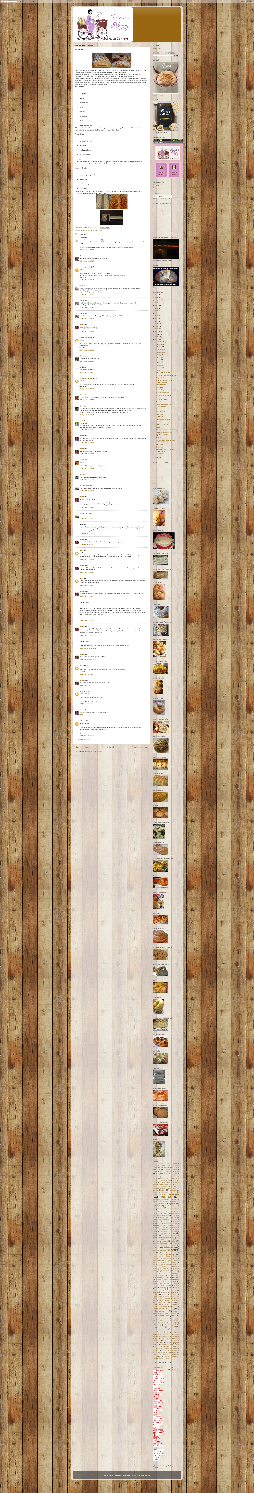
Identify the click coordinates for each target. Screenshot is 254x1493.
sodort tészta (161, 1327)
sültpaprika (165, 1331)
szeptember (160, 349)
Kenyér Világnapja (171, 1253)
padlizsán (158, 1304)
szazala (81, 300)
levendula (168, 1277)
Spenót (158, 437)
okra (154, 1300)
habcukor (166, 1223)
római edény (165, 1320)
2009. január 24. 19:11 (86, 372)
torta (171, 1344)
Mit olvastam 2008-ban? (163, 419)
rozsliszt (171, 1323)
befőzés (158, 1173)
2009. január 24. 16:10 (86, 250)
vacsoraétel (166, 1348)
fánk (154, 1210)
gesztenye (176, 1215)
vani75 (81, 665)
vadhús (175, 1348)
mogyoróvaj (173, 1295)
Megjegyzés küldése (83, 739)
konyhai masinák (165, 1264)
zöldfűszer (174, 1356)
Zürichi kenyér (160, 416)
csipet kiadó (156, 1188)
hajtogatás (174, 1227)
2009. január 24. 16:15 (86, 261)
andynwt (133, 1475)
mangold (175, 1285)
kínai (162, 1260)
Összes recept (157, 48)
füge (170, 1213)
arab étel (162, 1165)
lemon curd (170, 1275)
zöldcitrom (166, 1356)
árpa (169, 1165)
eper (161, 1208)
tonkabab (164, 1344)
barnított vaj (169, 1171)
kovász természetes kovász (169, 1266)
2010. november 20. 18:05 (87, 648)
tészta (168, 1342)
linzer (160, 1281)
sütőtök (173, 1333)
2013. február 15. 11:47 (86, 715)
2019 (157, 313)
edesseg (173, 1199)
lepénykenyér (158, 1277)
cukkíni (161, 1184)
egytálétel (156, 1206)
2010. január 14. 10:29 (86, 559)
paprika (175, 1304)
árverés (175, 1165)
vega (176, 1350)
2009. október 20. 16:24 (87, 544)
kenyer (170, 1250)
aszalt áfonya (156, 1167)
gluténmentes (174, 1217)
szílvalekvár (166, 1336)
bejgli (165, 1173)
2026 (157, 295)
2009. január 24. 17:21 (86, 294)
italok (172, 1237)
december (160, 341)
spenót (175, 1329)
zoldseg (176, 1354)
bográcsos (155, 1178)
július (158, 354)
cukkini (155, 1184)
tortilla (177, 1344)
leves (177, 1277)
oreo (172, 1300)
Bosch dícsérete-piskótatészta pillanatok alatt (165, 398)
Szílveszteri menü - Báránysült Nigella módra (165, 450)
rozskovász (163, 1323)
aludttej (168, 1163)
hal (176, 1229)
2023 (157, 303)
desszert (155, 1192)
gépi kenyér (166, 1215)
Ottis (81, 285)
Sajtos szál (159, 447)
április (159, 362)
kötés (176, 1270)
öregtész (161, 1302)
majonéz (155, 1283)
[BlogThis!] (103, 228)
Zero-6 (170, 1354)
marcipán (169, 1287)
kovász (155, 1266)
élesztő (167, 1206)
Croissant (159, 409)
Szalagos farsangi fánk (163, 372)
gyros (174, 1221)
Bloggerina (173, 1175)
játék (178, 1237)
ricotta (173, 1319)
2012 (157, 331)
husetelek (156, 1235)
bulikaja (163, 1180)
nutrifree (175, 1298)
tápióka (168, 1338)
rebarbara (166, 1317)
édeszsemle (166, 1201)
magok (174, 1281)
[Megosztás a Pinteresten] (109, 228)
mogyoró (164, 1295)
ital (168, 1237)
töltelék (166, 1346)
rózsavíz (155, 1322)
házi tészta (174, 1231)
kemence (155, 1250)
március (159, 365)
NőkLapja (167, 1298)
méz (164, 1292)
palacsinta (166, 1304)
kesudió (168, 1256)
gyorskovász (156, 1221)
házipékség (164, 1233)
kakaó (177, 1239)
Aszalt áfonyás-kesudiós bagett (166, 390)
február (159, 368)
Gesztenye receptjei (86, 267)
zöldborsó (158, 1356)
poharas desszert (158, 1315)
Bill (176, 1173)
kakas (157, 1241)
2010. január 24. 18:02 (86, 635)
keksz (173, 1245)
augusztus (160, 352)
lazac (156, 1275)
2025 (157, 297)
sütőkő (167, 1333)
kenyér (156, 1252)
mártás (177, 1287)
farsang (159, 1210)
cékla (169, 1180)
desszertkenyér (166, 1192)
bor (167, 1178)
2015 (157, 324)
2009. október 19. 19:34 (87, 533)
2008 (157, 457)
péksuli (175, 1306)
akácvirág (161, 1163)
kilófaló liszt (156, 1260)
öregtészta (169, 1302)
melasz (168, 1291)
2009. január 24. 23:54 (86, 415)
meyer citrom (156, 1292)
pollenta (167, 1315)
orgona (177, 1300)
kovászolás (156, 1268)
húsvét (173, 1235)
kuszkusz (174, 1272)
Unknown (82, 721)
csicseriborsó (156, 1186)
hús (174, 1233)
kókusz (155, 1262)
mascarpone (160, 1289)
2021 (157, 308)
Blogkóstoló (156, 1177)
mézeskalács (172, 1292)
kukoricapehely (166, 1272)
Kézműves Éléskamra (166, 1258)
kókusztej (173, 1262)
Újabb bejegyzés (82, 747)
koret (174, 1264)
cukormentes (168, 1184)
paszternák (164, 1306)
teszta (161, 1342)
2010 (157, 337)
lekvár (162, 1275)
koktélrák (175, 1260)
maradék (162, 1287)
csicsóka (165, 1186)
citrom (155, 1182)
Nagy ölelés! (160, 414)
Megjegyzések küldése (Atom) (92, 751)
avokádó (155, 1171)
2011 (156, 334)
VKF (177, 1352)
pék (170, 1306)
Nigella (160, 1298)
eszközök (169, 1208)
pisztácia (162, 1313)
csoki (168, 1188)
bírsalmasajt (164, 1175)
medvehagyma (157, 1291)
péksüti (175, 1311)
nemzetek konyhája (169, 1296)
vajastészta (156, 1350)
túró (178, 1347)
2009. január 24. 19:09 (86, 361)
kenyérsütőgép (169, 1255)
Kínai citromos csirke (162, 422)
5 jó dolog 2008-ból (162, 435)
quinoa (174, 1315)
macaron (166, 1281)
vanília (163, 1350)
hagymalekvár (171, 1225)
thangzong (176, 1342)
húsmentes (166, 1235)
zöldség (155, 1358)
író (164, 1237)
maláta (175, 1283)
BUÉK (177, 1178)
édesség (156, 1201)
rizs (178, 1319)
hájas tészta (165, 1227)
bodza (175, 1177)
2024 (157, 300)
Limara (81, 256)
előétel (174, 1206)
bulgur (156, 1180)
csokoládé (160, 1190)
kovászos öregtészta (166, 1268)
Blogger (147, 1475)
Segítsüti (173, 1325)
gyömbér (166, 1221)
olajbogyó (160, 1300)
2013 (157, 329)
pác (178, 1302)
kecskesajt (164, 1245)
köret (169, 1270)
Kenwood (162, 1250)
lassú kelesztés (175, 1273)
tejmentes (156, 1340)
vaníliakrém (170, 1350)
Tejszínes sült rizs (161, 411)
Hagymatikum (156, 1227)
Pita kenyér (159, 444)
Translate (167, 198)
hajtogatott (155, 1229)
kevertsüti (155, 1258)
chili (174, 1180)
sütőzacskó (156, 1334)
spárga (170, 1329)
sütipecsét (160, 1332)
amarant (175, 1163)
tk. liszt (157, 1344)
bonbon (162, 1178)
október (159, 347)
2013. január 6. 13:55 (86, 674)
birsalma (155, 1175)
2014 (157, 326)
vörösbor (157, 1354)
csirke (163, 1188)
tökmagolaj (157, 1346)
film (176, 1210)
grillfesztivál (174, 1219)
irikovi (81, 474)
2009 (157, 339)
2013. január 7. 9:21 (85, 685)
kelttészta (168, 1247)
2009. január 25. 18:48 (86, 453)
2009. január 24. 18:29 (86, 318)
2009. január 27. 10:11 (86, 518)
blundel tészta (166, 1177)
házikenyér (155, 1233)
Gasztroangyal (156, 1215)
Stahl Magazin (156, 1331)
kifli (176, 1258)
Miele (155, 1295)
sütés (172, 1331)
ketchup (175, 1256)
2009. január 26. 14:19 (86, 507)
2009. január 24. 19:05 (86, 350)
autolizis (175, 1169)
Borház (172, 1178)
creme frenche (172, 1182)
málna (162, 1285)
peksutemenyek (160, 1308)
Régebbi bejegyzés (140, 747)
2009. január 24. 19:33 (86, 389)
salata (158, 1325)
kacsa (171, 1239)
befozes (176, 1171)
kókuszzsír (155, 1264)
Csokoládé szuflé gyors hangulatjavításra (163, 405)
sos (174, 1327)
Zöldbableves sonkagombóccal (166, 375)
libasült (165, 1279)
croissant (116, 70)
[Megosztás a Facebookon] (107, 228)
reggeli (156, 1319)
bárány (161, 1171)
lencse (177, 1275)
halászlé (155, 1231)
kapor (154, 1243)
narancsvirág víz (157, 1296)
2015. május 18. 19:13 (86, 735)
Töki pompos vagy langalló (164, 395)
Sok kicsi (169, 1327)
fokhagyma (162, 1212)
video (164, 1352)
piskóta (155, 1313)
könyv (154, 1270)
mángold (155, 1287)
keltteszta (156, 1247)
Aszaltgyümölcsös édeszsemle (165, 430)
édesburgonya (156, 1199)
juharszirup (158, 1239)
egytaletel (172, 1204)
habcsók (174, 1223)
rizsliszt (158, 1320)
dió (174, 1192)
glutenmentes (160, 1217)
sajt (178, 1323)
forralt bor (170, 1212)
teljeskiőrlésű (173, 1340)
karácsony (163, 1243)
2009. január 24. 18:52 (86, 331)
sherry (154, 1327)
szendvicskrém (165, 1334)
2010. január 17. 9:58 (86, 596)
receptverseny (175, 1317)
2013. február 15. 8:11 (86, 704)
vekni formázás (156, 1352)
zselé (167, 1358)
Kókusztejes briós (161, 384)
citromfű (163, 1182)
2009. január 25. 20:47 (86, 479)
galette (175, 1213)
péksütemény (159, 1311)
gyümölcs (156, 1223)
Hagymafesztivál (157, 1225)
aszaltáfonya (167, 1169)
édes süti (95, 230)
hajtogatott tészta (167, 1229)
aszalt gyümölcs (167, 1167)
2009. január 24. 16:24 (86, 279)
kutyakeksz (155, 1273)
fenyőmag (171, 1210)
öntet (155, 1302)
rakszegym (83, 691)
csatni (175, 1184)
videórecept (171, 1352)
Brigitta (81, 459)
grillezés (166, 1219)
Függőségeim (160, 378)
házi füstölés (164, 1231)
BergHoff (171, 1173)
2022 (157, 305)
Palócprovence (84, 485)
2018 (157, 316)
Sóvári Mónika (162, 1329)
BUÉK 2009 (159, 454)
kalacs (164, 1241)
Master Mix (173, 1289)
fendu (165, 1210)
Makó (168, 1283)
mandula (168, 1285)
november (160, 344)
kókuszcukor (164, 1262)
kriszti (81, 550)
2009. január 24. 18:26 (86, 307)
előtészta (155, 1208)
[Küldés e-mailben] (101, 228)
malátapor (155, 1285)
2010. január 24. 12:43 (86, 620)
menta (175, 1291)
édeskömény (165, 1199)
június (159, 357)
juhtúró (165, 1239)
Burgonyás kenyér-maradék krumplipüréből (165, 381)
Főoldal (110, 747)
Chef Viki (82, 421)
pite (167, 1313)
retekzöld (162, 1319)
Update (158, 1348)
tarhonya (174, 1338)
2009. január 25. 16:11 (86, 429)
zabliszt (164, 1354)
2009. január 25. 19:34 (86, 468)
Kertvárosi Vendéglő (158, 1256)
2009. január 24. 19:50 (86, 400)
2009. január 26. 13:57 (86, 490)
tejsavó (165, 1340)
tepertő (155, 1342)
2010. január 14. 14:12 (86, 572)
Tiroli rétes (159, 387)
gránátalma (159, 1219)
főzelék (158, 1213)
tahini (163, 1338)
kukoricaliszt (156, 1272)
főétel (177, 1212)
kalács (173, 1241)
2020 (157, 310)
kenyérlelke (155, 1254)
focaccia (155, 1211)
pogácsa (173, 1313)
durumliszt (155, 1194)
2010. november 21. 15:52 (87, 659)
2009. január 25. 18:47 (86, 442)
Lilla (80, 406)
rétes (100, 230)
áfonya (154, 1163)
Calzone (158, 427)
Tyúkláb (158, 402)
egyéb (160, 1203)
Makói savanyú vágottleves (164, 432)
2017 (157, 318)
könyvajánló (162, 1270)
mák (161, 1283)
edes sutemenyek (86, 230)
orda (167, 1300)
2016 (157, 321)
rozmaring (174, 1321)
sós (154, 1329)
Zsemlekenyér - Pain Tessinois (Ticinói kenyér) (165, 441)
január (159, 370)
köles (176, 1268)
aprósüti (155, 1165)
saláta (165, 1325)
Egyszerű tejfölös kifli (162, 392)
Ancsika (82, 237)
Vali (80, 367)
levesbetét (158, 1279)
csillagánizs (173, 1186)
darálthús (173, 1190)
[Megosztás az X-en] (105, 228)
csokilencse (175, 1188)
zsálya (162, 1358)
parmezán (155, 1306)
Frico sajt (164, 1213)
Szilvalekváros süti (162, 424)
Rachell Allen (156, 1317)
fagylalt (175, 1208)
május (159, 360)
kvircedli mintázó (165, 1273)
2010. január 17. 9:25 (86, 585)
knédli (168, 1260)
